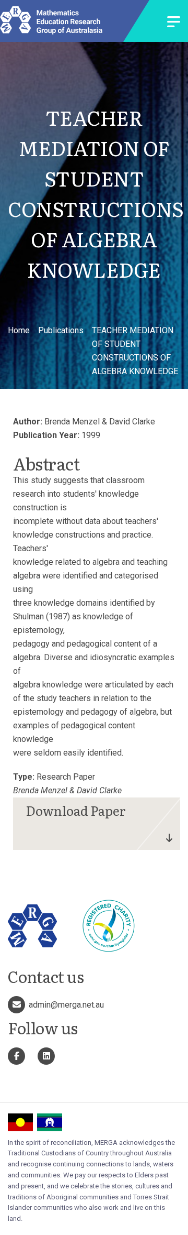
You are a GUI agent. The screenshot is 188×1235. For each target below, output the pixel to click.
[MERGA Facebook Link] (16, 1056)
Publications (61, 330)
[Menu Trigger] (173, 22)
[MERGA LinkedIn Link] (46, 1056)
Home (19, 330)
